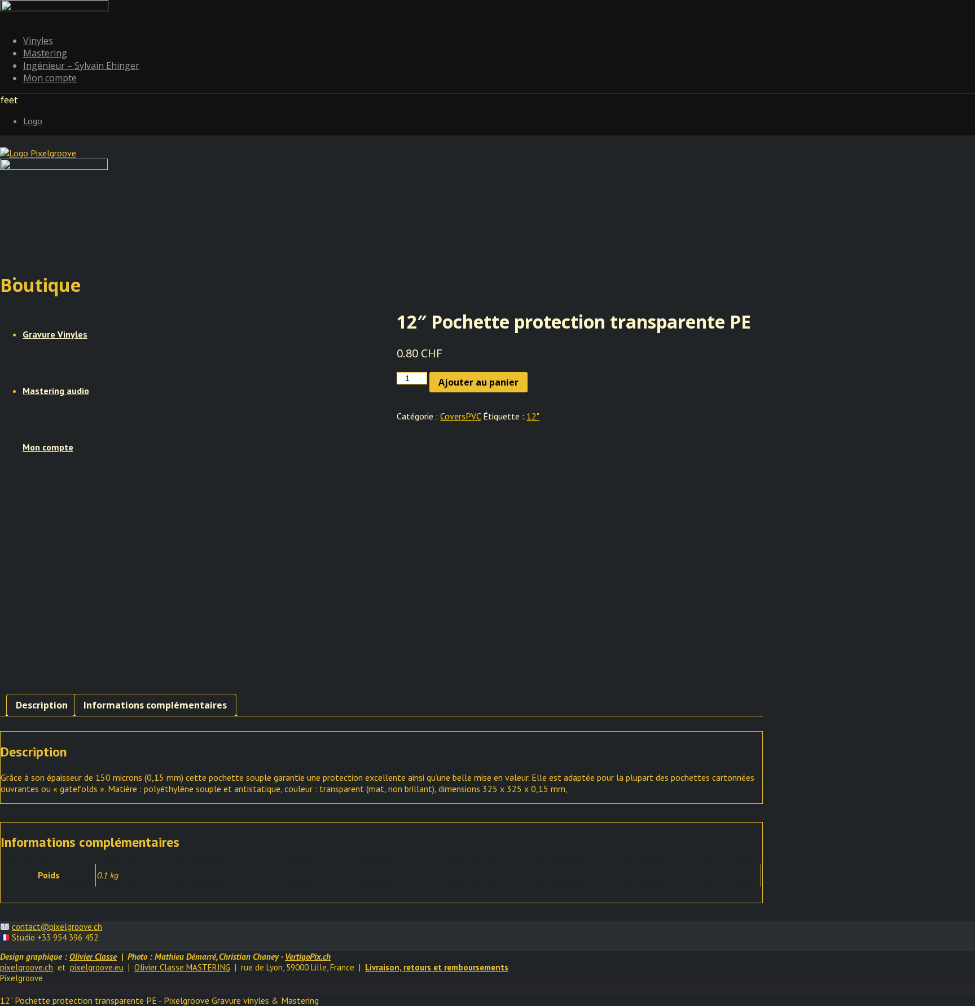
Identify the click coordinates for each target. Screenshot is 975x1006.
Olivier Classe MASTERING (182, 967)
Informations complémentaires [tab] (155, 705)
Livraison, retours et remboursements (436, 967)
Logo (32, 120)
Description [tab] (42, 705)
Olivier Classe (93, 956)
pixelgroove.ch (26, 967)
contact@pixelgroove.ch (57, 926)
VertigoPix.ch (308, 956)
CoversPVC (460, 416)
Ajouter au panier (478, 382)
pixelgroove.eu (97, 967)
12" (532, 416)
